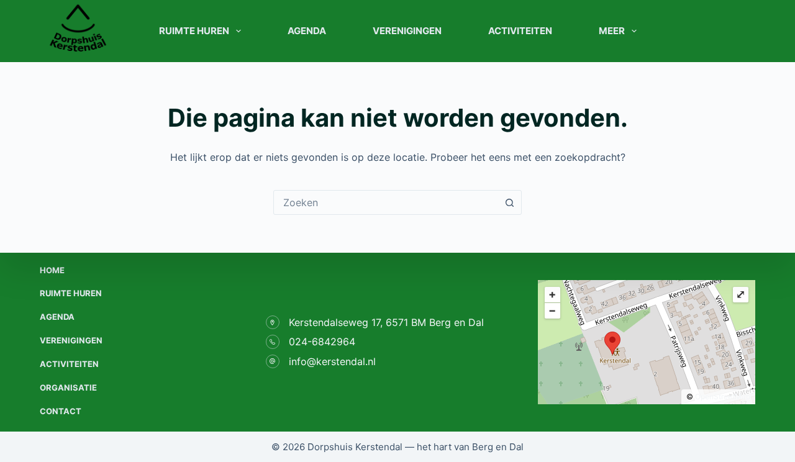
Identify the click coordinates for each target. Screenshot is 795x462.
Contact (60, 411)
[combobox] (385, 202)
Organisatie (68, 387)
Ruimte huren (194, 31)
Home (52, 270)
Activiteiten (520, 31)
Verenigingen (407, 31)
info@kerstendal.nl (332, 361)
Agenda (307, 31)
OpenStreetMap (722, 396)
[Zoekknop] (509, 202)
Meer (612, 31)
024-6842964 (322, 341)
